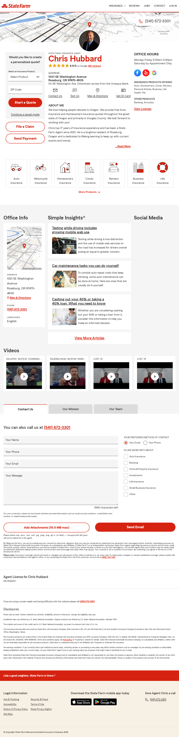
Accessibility (9, 704)
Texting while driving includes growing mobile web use (74, 230)
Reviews (134, 6)
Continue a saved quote (25, 114)
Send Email (135, 527)
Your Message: (14, 475)
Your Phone (12, 451)
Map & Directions (20, 297)
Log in (173, 6)
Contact (159, 6)
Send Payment (25, 138)
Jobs (147, 6)
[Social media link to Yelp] (145, 72)
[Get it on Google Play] (105, 701)
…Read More (123, 146)
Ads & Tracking (11, 699)
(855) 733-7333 (108, 557)
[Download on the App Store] (81, 701)
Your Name (12, 440)
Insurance (116, 6)
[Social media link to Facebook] (137, 72)
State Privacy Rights (41, 709)
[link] (16, 5)
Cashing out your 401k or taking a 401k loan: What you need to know (79, 301)
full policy (67, 640)
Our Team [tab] (116, 409)
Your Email (12, 463)
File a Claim (25, 126)
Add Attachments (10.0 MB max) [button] (46, 527)
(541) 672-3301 (17, 309)
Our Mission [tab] (71, 409)
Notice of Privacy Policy (15, 709)
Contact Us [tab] (25, 409)
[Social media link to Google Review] (154, 72)
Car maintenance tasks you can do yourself (85, 266)
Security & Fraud (39, 699)
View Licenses (142, 108)
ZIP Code (15, 89)
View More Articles (89, 338)
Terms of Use (37, 704)
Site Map (8, 714)
